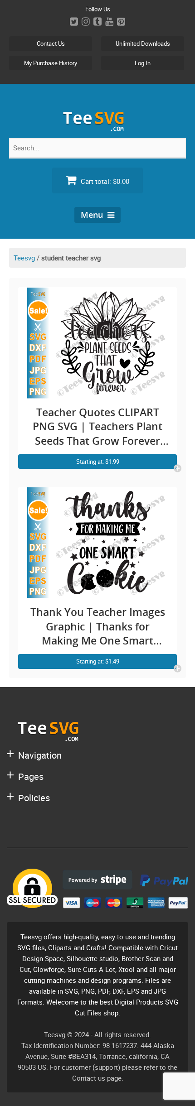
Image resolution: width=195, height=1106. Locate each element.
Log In (143, 63)
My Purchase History (50, 63)
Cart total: (104, 181)
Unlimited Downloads (143, 43)
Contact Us (51, 43)
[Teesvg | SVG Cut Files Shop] (97, 127)
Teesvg (24, 257)
